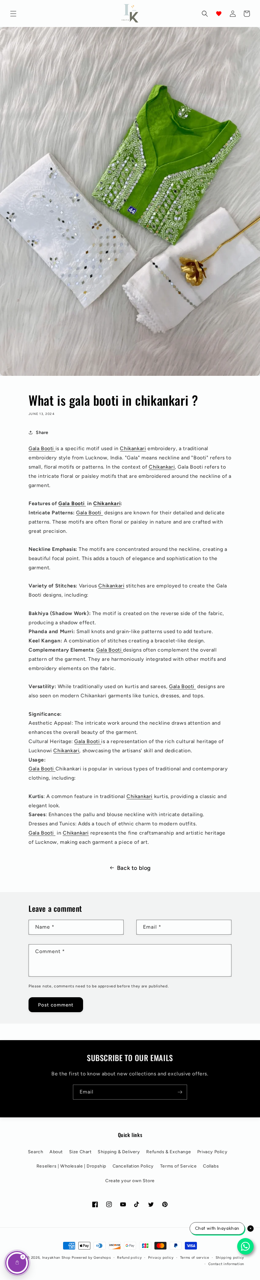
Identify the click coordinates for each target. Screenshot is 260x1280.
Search (35, 1152)
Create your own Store (130, 1180)
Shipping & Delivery (119, 1152)
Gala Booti (42, 448)
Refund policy (129, 1258)
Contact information (226, 1264)
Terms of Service (178, 1166)
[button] (13, 14)
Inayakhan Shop (57, 1258)
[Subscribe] (180, 1092)
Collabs (211, 1166)
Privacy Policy (212, 1152)
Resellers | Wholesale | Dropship (71, 1166)
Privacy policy (161, 1258)
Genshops (102, 1258)
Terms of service (194, 1258)
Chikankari (133, 448)
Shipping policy (230, 1258)
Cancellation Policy (133, 1166)
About (56, 1152)
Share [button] (42, 432)
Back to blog (134, 867)
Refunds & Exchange (168, 1152)
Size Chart (80, 1152)
